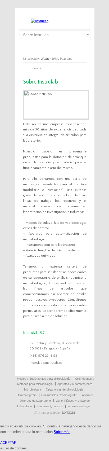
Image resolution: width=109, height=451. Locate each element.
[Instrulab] (39, 21)
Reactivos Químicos (50, 406)
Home (45, 58)
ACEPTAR (8, 443)
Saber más (62, 432)
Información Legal (78, 406)
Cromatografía (27, 395)
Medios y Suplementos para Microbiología (43, 378)
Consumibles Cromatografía (59, 395)
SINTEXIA (68, 412)
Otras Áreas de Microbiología (64, 389)
